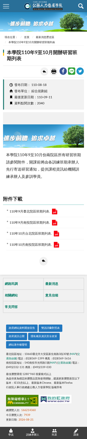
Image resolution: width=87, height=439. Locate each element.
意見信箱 (51, 295)
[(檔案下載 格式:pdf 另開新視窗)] (54, 211)
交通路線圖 (64, 363)
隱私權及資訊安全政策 (44, 336)
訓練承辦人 (32, 435)
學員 (11, 435)
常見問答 (11, 307)
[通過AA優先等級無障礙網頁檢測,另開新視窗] (22, 401)
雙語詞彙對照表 (50, 328)
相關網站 (11, 295)
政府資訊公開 (16, 336)
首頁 (26, 37)
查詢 (81, 6)
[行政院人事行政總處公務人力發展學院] (43, 5)
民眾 (54, 435)
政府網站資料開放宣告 (22, 328)
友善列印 (54, 71)
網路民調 (11, 283)
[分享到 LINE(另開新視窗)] (71, 71)
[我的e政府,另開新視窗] (55, 400)
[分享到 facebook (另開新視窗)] (63, 71)
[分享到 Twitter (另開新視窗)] (80, 71)
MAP (73, 354)
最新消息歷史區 (45, 37)
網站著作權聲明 (18, 345)
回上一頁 (44, 71)
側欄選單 (6, 6)
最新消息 (51, 283)
